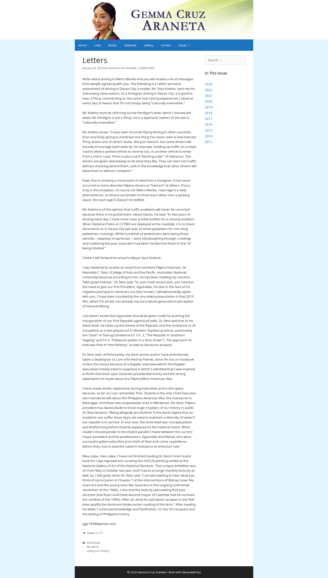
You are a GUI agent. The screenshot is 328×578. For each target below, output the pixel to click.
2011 (208, 142)
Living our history (98, 551)
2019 (208, 107)
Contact (166, 45)
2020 (208, 101)
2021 (208, 95)
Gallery (148, 45)
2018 (208, 113)
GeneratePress (191, 572)
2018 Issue (93, 542)
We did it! (93, 547)
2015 (208, 130)
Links (97, 45)
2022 (208, 90)
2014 (208, 136)
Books (113, 45)
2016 (208, 124)
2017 (208, 119)
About (83, 45)
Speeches (130, 45)
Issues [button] (182, 45)
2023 (208, 84)
